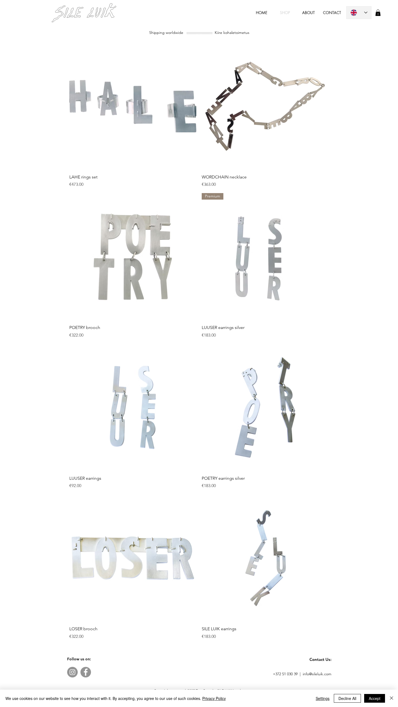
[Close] (391, 698)
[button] (378, 12)
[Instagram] (72, 672)
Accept (374, 698)
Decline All (347, 698)
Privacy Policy (214, 698)
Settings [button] (323, 698)
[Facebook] (85, 672)
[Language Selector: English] (358, 12)
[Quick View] (132, 106)
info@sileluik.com (317, 673)
